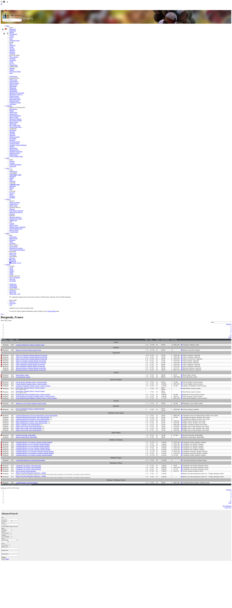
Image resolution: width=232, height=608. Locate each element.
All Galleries (13, 246)
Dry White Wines (15, 125)
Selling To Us (14, 204)
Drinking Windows (15, 217)
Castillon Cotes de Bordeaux (18, 145)
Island (12, 178)
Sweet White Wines (15, 127)
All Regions (13, 76)
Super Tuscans (14, 96)
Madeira (12, 68)
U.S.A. (12, 63)
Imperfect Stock (14, 101)
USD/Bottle (13, 287)
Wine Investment (15, 202)
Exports (12, 214)
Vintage (11, 339)
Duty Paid (13, 292)
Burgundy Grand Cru (16, 94)
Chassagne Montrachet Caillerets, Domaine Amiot (30, 345)
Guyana (12, 193)
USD (11, 274)
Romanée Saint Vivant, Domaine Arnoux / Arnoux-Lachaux (33, 394)
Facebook (13, 259)
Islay (11, 179)
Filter (212, 322)
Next (229, 337)
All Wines (13, 104)
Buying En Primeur (15, 119)
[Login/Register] (4, 33)
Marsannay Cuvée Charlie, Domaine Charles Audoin (31, 403)
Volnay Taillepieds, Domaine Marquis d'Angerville (30, 364)
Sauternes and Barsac (16, 151)
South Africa (13, 65)
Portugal (12, 53)
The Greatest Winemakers (17, 250)
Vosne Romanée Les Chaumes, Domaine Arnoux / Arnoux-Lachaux (35, 396)
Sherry (12, 70)
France (2, 314)
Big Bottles (13, 86)
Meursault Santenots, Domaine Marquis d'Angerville (31, 368)
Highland (13, 176)
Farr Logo (13, 255)
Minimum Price (4, 550)
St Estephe (13, 130)
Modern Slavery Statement (17, 227)
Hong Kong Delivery (16, 212)
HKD (12, 272)
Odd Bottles (13, 91)
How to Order (14, 117)
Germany (13, 45)
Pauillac (12, 132)
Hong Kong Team (6, 592)
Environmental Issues (16, 228)
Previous (228, 324)
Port (11, 73)
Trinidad (12, 197)
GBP (11, 271)
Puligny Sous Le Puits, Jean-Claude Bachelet (29, 426)
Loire (11, 37)
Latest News (13, 114)
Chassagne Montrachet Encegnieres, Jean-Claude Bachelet (32, 417)
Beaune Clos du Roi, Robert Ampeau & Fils (28, 350)
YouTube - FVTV (16, 263)
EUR (11, 269)
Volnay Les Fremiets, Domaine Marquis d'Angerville (31, 361)
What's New (13, 80)
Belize (12, 188)
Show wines (6, 320)
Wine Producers (14, 83)
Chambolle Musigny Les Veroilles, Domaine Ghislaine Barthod (34, 455)
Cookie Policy (14, 232)
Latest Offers (14, 81)
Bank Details (5, 569)
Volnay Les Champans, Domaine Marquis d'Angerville (31, 355)
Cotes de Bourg (14, 143)
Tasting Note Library (16, 219)
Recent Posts (14, 238)
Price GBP (165, 339)
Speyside (12, 181)
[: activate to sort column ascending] (207, 339)
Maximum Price (4, 554)
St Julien (12, 133)
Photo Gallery (14, 122)
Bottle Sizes (13, 220)
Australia (12, 58)
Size (151, 339)
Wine (17, 339)
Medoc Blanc (14, 155)
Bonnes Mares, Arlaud (22, 375)
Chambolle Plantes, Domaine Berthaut (27, 482)
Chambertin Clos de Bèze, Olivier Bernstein (28, 465)
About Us (4, 577)
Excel (226, 507)
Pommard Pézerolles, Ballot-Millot (26, 435)
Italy (11, 44)
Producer (3, 531)
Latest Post (13, 237)
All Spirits (13, 166)
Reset (7, 559)
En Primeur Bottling (16, 120)
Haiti (11, 194)
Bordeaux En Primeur (16, 248)
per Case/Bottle (14, 277)
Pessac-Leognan (15, 137)
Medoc (12, 146)
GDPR (12, 224)
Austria (12, 49)
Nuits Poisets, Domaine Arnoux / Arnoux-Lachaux (30, 388)
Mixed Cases (14, 84)
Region (5, 339)
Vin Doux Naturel (15, 71)
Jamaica (12, 196)
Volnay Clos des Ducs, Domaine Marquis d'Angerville (31, 359)
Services (8, 199)
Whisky (12, 161)
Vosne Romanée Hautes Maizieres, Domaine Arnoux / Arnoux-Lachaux (36, 398)
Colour (2, 543)
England (12, 50)
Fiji (11, 189)
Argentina (13, 60)
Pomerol (12, 140)
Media (7, 233)
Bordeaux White (15, 153)
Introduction (13, 109)
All (11, 305)
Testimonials (5, 579)
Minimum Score (4, 547)
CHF (11, 268)
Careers (4, 583)
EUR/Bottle (13, 286)
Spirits (7, 158)
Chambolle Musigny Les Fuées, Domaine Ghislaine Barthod (33, 449)
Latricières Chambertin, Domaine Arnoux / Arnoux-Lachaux (33, 386)
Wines (12, 111)
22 (230, 335)
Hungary (12, 52)
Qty (147, 339)
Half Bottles (13, 89)
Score (175, 339)
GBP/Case (13, 284)
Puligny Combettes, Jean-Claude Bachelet (28, 424)
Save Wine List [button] (227, 506)
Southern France (15, 40)
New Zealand (14, 57)
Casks (9, 168)
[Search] (7, 33)
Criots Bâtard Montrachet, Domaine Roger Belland (30, 460)
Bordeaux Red (14, 150)
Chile (11, 62)
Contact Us (5, 567)
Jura (11, 39)
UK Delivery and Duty (16, 210)
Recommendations (15, 115)
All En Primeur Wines (16, 156)
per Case (12, 279)
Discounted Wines (15, 99)
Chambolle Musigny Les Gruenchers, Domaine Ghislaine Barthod (35, 451)
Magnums (13, 88)
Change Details (51, 311)
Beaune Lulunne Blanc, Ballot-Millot (26, 437)
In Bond (12, 290)
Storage (12, 209)
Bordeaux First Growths (17, 93)
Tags (11, 241)
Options (8, 264)
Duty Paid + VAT (15, 294)
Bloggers (12, 240)
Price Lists (13, 253)
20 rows (12, 302)
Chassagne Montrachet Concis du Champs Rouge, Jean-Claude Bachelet (36, 415)
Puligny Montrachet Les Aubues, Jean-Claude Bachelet (31, 421)
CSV (229, 507)
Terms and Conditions (7, 581)
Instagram (13, 261)
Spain (12, 47)
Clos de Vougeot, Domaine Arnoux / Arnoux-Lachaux (31, 382)
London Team (5, 571)
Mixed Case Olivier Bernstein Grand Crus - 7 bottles (31, 473)
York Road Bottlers (15, 164)
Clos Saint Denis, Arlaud (23, 377)
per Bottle (13, 281)
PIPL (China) (14, 225)
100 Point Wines (15, 97)
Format (3, 538)
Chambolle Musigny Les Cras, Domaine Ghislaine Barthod (33, 444)
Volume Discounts (15, 102)
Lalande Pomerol (15, 142)
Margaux (12, 135)
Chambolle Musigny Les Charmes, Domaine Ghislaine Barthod (34, 442)
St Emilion (13, 138)
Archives (12, 243)
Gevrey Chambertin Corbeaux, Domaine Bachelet (30, 409)
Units (157, 339)
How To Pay (14, 206)
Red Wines (13, 124)
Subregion (3, 535)
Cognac (12, 163)
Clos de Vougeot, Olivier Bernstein (26, 471)
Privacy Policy (14, 230)
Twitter (13, 258)
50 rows (12, 303)
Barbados (13, 186)
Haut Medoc (13, 148)
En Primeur (9, 106)
